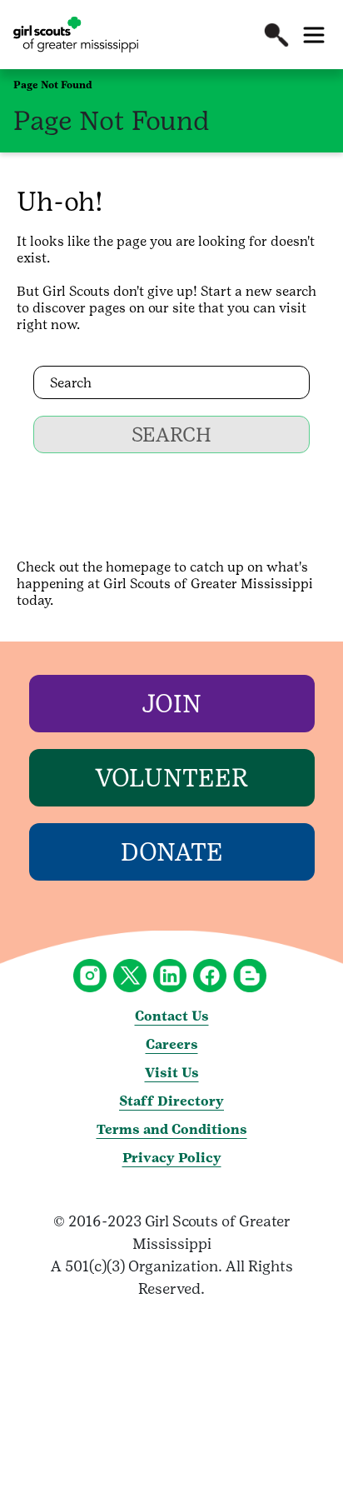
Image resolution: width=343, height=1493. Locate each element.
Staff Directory (171, 1101)
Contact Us (172, 1016)
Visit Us (172, 1073)
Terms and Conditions (172, 1129)
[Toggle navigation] (313, 34)
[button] (276, 34)
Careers (172, 1044)
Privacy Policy (171, 1158)
